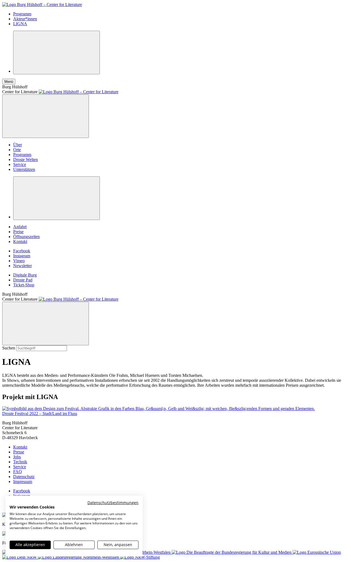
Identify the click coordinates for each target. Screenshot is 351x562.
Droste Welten (25, 159)
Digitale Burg (25, 275)
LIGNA (20, 23)
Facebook (21, 250)
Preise (18, 231)
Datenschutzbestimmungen (112, 502)
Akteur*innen (25, 18)
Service (19, 164)
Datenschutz (24, 476)
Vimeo (19, 260)
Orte (17, 149)
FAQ (17, 471)
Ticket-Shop (23, 285)
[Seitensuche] (56, 52)
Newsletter (22, 265)
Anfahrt (20, 226)
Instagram (21, 255)
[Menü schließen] (45, 116)
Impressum (22, 481)
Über (17, 144)
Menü (8, 82)
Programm (22, 14)
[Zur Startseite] (42, 4)
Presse (18, 452)
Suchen (8, 348)
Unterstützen (24, 169)
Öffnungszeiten (26, 236)
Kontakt (20, 241)
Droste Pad (22, 280)
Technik (20, 461)
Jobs (17, 456)
